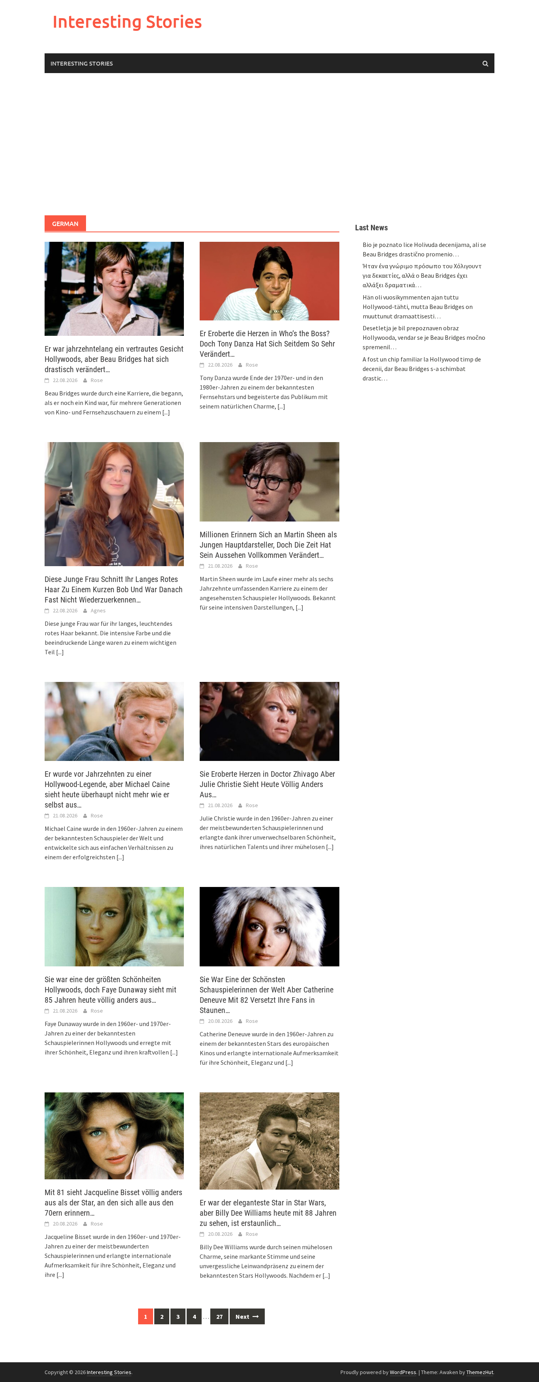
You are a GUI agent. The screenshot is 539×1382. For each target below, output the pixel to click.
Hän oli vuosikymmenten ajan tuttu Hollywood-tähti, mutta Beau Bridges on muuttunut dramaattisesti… (418, 306)
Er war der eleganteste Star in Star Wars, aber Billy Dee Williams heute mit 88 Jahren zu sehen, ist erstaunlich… (268, 1213)
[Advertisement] (269, 144)
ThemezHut (479, 1372)
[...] (166, 412)
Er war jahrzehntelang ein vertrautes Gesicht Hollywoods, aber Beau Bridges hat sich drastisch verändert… (114, 359)
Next (243, 1316)
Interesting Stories (127, 21)
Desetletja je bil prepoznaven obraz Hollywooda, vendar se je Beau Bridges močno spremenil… (424, 337)
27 (219, 1316)
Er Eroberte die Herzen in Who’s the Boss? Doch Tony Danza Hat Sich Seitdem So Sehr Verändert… (267, 344)
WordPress (403, 1372)
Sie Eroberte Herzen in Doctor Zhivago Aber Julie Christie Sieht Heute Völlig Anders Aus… (267, 784)
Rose (97, 380)
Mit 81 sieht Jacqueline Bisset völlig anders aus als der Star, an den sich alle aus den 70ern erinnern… (113, 1203)
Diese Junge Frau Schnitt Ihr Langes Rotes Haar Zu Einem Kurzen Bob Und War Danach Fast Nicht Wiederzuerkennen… (114, 589)
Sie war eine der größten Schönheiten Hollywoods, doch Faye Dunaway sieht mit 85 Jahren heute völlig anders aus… (110, 990)
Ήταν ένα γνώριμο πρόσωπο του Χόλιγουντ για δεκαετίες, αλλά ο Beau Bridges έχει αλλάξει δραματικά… (422, 275)
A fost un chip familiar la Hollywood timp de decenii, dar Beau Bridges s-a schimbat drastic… (422, 368)
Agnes (98, 610)
